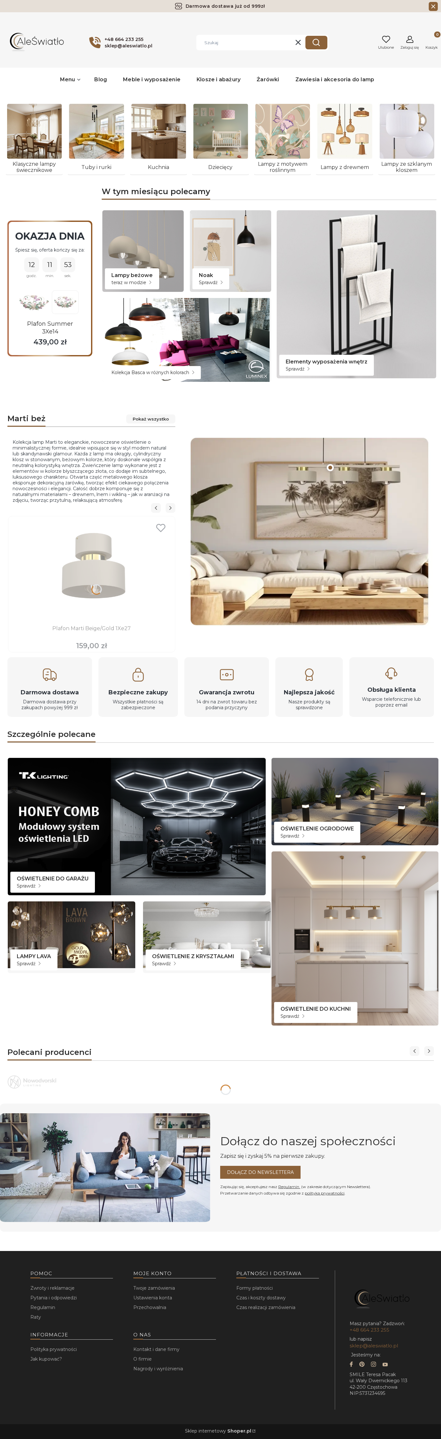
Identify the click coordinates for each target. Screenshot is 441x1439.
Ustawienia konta (152, 1298)
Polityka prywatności (53, 1349)
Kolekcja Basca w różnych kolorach (150, 372)
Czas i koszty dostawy (261, 1298)
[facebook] (351, 1365)
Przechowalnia (149, 1307)
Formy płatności (254, 1288)
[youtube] (385, 1365)
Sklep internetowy (218, 1431)
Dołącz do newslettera (260, 1172)
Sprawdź (209, 282)
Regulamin (289, 1186)
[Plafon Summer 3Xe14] (34, 303)
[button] (316, 42)
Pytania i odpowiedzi (53, 1298)
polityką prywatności (324, 1193)
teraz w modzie (129, 282)
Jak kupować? (46, 1359)
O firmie (142, 1359)
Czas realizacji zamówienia (265, 1307)
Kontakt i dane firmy (156, 1349)
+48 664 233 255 (369, 1330)
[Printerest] (361, 1365)
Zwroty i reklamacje (52, 1288)
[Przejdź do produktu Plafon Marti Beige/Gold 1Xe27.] (92, 571)
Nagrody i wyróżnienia (158, 1369)
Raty (35, 1317)
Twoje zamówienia (154, 1288)
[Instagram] (373, 1365)
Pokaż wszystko (151, 419)
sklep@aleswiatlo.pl (374, 1346)
